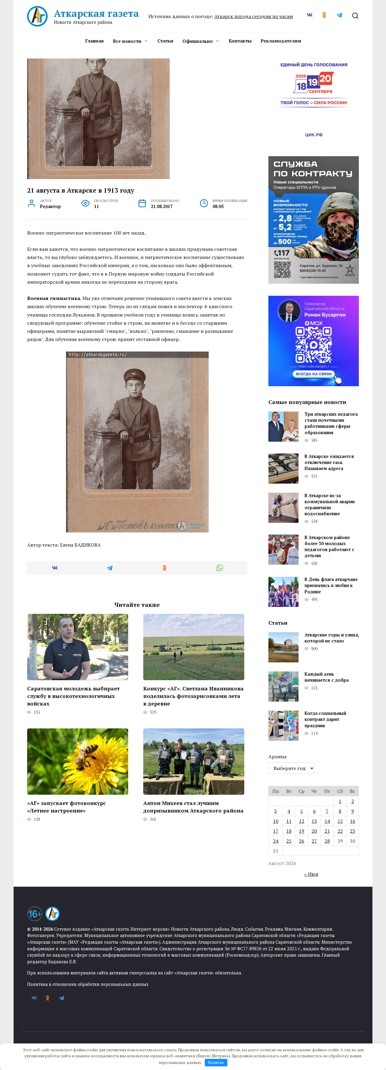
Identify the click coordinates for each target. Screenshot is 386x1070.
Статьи (165, 41)
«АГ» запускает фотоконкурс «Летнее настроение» (66, 807)
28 (327, 841)
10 (275, 821)
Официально (197, 41)
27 (314, 841)
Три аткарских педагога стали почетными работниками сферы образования (331, 423)
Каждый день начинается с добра (327, 677)
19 (301, 831)
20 (314, 831)
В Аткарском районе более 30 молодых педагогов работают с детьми (329, 546)
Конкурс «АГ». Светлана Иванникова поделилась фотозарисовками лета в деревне (193, 696)
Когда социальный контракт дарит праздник (325, 719)
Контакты (240, 41)
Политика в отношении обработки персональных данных (87, 984)
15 (340, 821)
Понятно (216, 1062)
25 (289, 841)
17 (275, 831)
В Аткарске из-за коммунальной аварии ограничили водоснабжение (330, 504)
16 (352, 821)
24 (275, 841)
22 (340, 831)
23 (352, 831)
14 (327, 821)
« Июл (311, 874)
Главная (94, 41)
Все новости (127, 41)
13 (314, 821)
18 (289, 831)
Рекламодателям (281, 41)
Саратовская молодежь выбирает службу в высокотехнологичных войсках (73, 696)
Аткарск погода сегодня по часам (253, 16)
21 (327, 831)
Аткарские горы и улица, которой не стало (332, 638)
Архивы (277, 756)
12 (301, 821)
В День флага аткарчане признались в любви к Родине (331, 586)
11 (289, 821)
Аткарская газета (96, 13)
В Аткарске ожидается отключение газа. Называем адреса (329, 462)
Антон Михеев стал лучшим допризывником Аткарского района (193, 807)
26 (301, 841)
